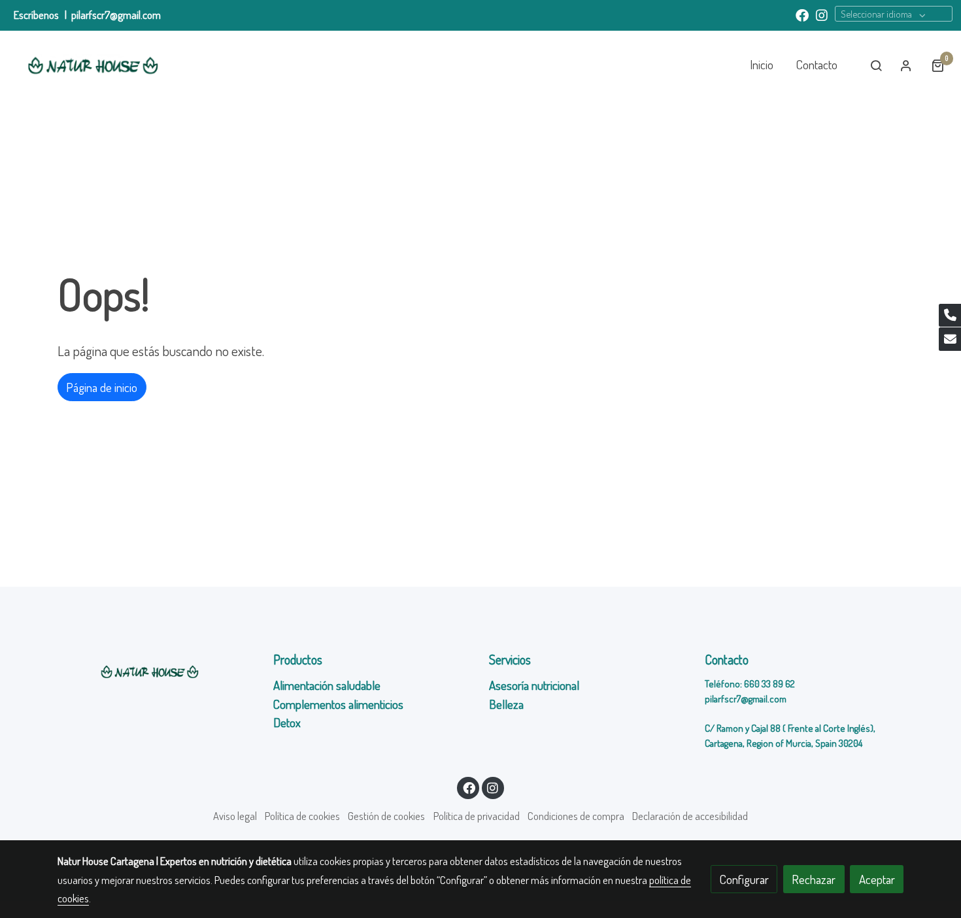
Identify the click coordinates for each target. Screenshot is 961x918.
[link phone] (950, 315)
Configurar (744, 879)
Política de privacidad (476, 816)
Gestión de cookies (386, 816)
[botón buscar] (876, 65)
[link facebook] (802, 14)
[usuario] (906, 65)
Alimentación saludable (326, 685)
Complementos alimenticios (338, 704)
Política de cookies (302, 816)
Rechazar (813, 879)
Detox (288, 722)
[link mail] (950, 339)
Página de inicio (101, 387)
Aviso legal (235, 816)
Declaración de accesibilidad (690, 816)
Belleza (506, 704)
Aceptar (877, 879)
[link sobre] (157, 671)
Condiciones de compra (576, 816)
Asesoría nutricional (535, 685)
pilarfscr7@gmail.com (116, 15)
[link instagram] (822, 14)
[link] (92, 65)
